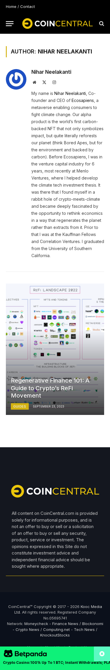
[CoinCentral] (57, 23)
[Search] (101, 23)
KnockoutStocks (55, 635)
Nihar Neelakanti (51, 72)
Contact (27, 6)
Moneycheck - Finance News (51, 623)
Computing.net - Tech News (69, 629)
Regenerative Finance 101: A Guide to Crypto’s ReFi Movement (50, 388)
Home (11, 6)
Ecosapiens (83, 100)
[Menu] (9, 23)
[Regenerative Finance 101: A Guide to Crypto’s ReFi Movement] (55, 349)
